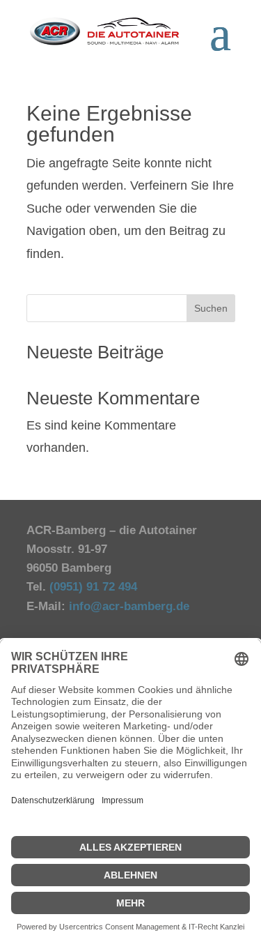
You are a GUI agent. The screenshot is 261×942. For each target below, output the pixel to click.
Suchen (211, 308)
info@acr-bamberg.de (129, 606)
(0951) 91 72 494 (95, 586)
